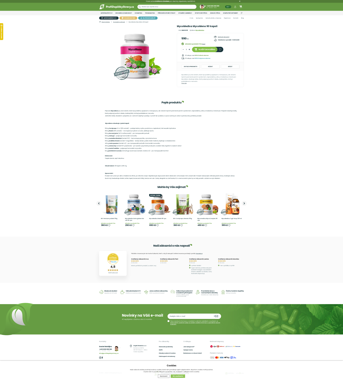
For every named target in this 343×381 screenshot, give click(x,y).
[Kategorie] (241, 13)
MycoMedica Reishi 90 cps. (157, 218)
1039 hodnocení (113, 273)
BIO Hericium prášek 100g (109, 218)
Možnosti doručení (223, 37)
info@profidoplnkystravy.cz (109, 353)
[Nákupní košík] (240, 6)
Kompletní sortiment (230, 13)
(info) (203, 44)
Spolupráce (199, 18)
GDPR (160, 350)
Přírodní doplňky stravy (166, 13)
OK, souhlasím (178, 376)
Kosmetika (138, 13)
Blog (242, 18)
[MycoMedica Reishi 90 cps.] (159, 204)
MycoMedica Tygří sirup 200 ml (232, 218)
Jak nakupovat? (188, 347)
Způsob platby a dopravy (213, 18)
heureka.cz (199, 253)
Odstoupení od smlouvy (167, 356)
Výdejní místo (188, 350)
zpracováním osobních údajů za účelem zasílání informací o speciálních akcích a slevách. (195, 323)
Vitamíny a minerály (185, 13)
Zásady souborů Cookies (167, 353)
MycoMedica (199, 30)
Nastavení (163, 376)
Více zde (184, 83)
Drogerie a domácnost (123, 13)
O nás (191, 18)
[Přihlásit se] (235, 6)
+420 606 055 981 (213, 6)
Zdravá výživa (215, 13)
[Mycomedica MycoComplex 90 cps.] (208, 204)
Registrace (227, 18)
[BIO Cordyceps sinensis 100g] (184, 204)
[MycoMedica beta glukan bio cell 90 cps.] (135, 204)
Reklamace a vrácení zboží (192, 353)
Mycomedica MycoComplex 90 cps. (207, 219)
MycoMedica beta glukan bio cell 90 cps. (134, 219)
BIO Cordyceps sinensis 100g (182, 218)
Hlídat (210, 66)
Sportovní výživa (201, 13)
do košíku (206, 49)
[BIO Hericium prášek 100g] (111, 204)
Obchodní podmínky (166, 347)
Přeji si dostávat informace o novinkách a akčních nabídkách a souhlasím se (195, 322)
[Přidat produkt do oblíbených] (109, 225)
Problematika (150, 13)
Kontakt (235, 18)
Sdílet (230, 66)
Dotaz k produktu (190, 66)
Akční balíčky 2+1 (106, 13)
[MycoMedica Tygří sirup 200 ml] (232, 204)
